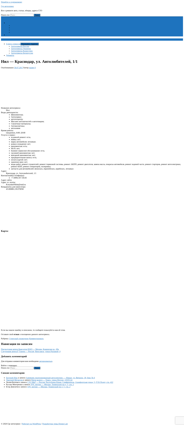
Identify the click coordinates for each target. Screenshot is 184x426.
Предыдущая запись (30, 349)
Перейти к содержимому (11, 2)
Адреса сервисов (15, 23)
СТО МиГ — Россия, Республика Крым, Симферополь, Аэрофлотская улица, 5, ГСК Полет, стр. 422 (70, 382)
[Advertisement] (76, 87)
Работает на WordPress (31, 424)
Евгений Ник (12, 378)
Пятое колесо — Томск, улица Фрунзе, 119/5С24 (51, 380)
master (31, 68)
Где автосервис (7, 6)
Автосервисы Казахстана (22, 30)
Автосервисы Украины (21, 28)
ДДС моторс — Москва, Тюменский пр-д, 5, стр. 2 (52, 384)
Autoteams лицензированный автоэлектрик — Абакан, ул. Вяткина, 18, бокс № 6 (60, 378)
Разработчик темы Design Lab (55, 424)
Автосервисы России (20, 25)
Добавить (12, 35)
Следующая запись (30, 351)
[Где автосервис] (2, 17)
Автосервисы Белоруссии (22, 32)
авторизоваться (45, 361)
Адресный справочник (19, 339)
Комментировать (36, 339)
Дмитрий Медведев (14, 380)
